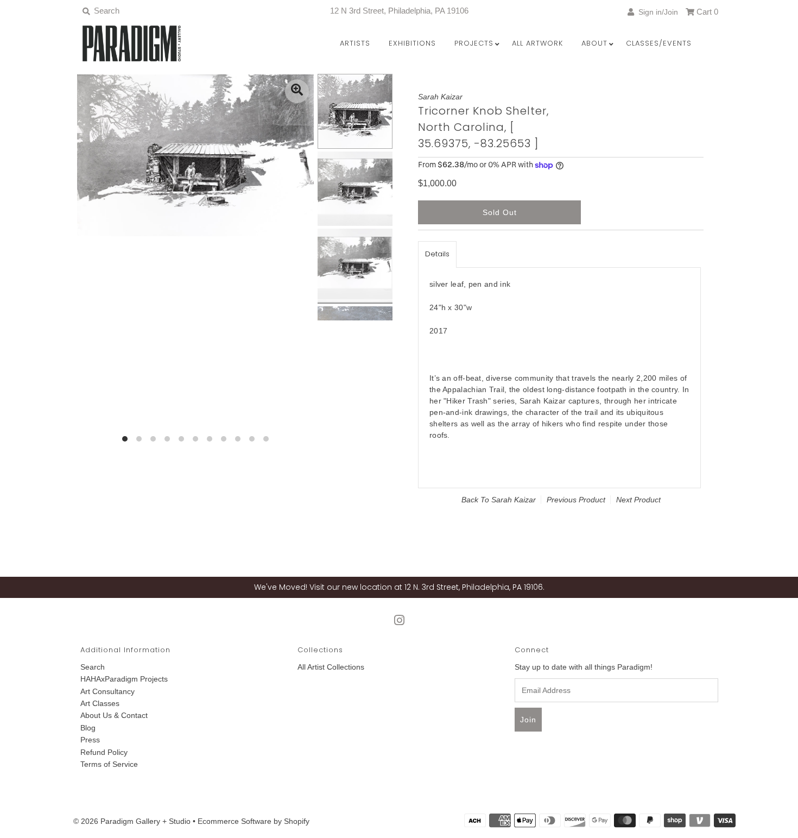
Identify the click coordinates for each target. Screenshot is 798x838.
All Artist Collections (330, 667)
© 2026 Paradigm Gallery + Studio (132, 821)
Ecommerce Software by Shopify (253, 821)
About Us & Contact (114, 715)
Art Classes (99, 703)
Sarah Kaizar (513, 499)
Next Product (638, 499)
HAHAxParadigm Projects (124, 679)
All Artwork (537, 43)
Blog (88, 727)
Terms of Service (109, 764)
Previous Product (576, 499)
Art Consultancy (107, 691)
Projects (473, 43)
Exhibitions (412, 43)
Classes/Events (659, 43)
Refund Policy (104, 752)
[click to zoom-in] (297, 91)
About (594, 43)
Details (437, 254)
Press (90, 739)
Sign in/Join (656, 12)
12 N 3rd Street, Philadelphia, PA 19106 (399, 10)
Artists (355, 43)
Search (92, 667)
